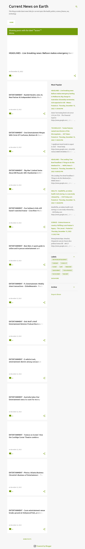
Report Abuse (56, 294)
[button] (75, 76)
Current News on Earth (28, 6)
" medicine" (68, 266)
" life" (61, 266)
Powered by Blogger (43, 546)
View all (11, 33)
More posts (27, 539)
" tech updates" (67, 270)
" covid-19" (64, 263)
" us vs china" (56, 274)
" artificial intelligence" (59, 259)
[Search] (76, 6)
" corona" (55, 263)
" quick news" (56, 270)
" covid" (54, 266)
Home (11, 22)
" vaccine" (65, 274)
